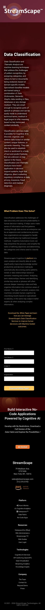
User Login (22, 542)
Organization (8, 375)
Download (23, 447)
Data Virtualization (22, 561)
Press (22, 588)
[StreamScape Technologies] (22, 11)
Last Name (8, 357)
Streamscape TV (22, 536)
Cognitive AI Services (22, 555)
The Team (22, 579)
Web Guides (22, 539)
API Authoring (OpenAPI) (22, 558)
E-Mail (6, 366)
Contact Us (23, 582)
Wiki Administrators (22, 533)
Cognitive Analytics (23, 508)
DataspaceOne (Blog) (22, 530)
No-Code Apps (22, 517)
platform (30, 258)
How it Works (23, 505)
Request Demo (22, 585)
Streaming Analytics (22, 564)
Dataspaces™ (23, 511)
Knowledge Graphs (22, 567)
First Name (8, 349)
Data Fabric (22, 514)
